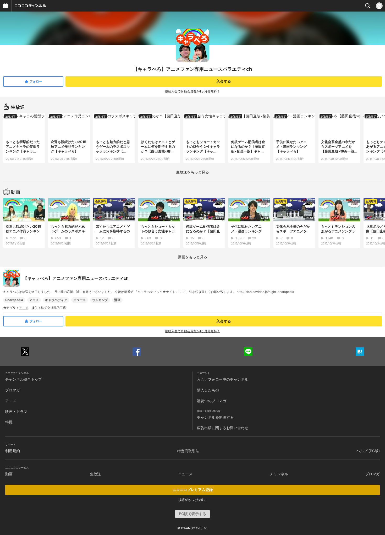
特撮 (9, 422)
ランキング (100, 300)
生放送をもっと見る (192, 172)
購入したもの (208, 390)
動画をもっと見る (192, 257)
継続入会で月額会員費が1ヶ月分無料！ (192, 91)
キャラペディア (56, 300)
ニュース (79, 300)
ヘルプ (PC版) (368, 451)
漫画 (117, 300)
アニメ (34, 300)
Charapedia (14, 300)
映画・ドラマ (16, 411)
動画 (9, 474)
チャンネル (279, 474)
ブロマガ (12, 390)
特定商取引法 (188, 451)
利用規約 (12, 451)
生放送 (95, 474)
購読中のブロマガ (211, 400)
